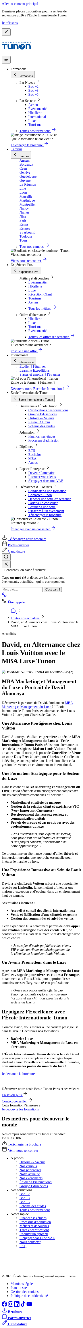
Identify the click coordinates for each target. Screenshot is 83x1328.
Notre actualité (29, 1174)
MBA (32, 458)
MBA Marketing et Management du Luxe (37, 705)
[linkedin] (17, 1305)
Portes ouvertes (18, 545)
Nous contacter (30, 1242)
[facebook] (5, 1305)
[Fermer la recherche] (6, 564)
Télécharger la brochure (45, 515)
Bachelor (34, 454)
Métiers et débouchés (34, 1226)
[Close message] (6, 32)
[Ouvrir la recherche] (6, 557)
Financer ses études (41, 436)
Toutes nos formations (34, 1210)
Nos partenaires (30, 1170)
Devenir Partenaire (41, 473)
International (37, 117)
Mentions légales (22, 1284)
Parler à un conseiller (43, 503)
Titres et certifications (34, 1230)
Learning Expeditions (34, 370)
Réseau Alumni (39, 422)
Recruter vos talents (42, 477)
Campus (16, 149)
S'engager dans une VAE (45, 481)
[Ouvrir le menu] (6, 59)
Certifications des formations (48, 410)
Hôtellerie (35, 113)
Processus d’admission (35, 1222)
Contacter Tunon (40, 495)
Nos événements (30, 1178)
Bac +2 (33, 86)
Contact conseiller (15, 1101)
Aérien (33, 105)
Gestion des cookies (25, 1292)
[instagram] (11, 1305)
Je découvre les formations (20, 1109)
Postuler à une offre (42, 507)
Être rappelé (16, 602)
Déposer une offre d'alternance (49, 499)
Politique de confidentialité (29, 1296)
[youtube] (29, 1305)
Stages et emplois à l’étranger (39, 374)
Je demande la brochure (18, 1074)
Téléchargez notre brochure (27, 539)
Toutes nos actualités (25, 618)
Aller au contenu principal (20, 4)
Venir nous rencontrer (23, 1150)
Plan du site (19, 1288)
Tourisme (34, 125)
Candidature (16, 551)
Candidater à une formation (47, 491)
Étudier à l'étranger (32, 366)
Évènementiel (37, 109)
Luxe (32, 121)
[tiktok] (23, 1305)
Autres (33, 462)
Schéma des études (41, 426)
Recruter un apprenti (33, 1234)
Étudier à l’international (35, 1182)
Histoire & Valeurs (41, 418)
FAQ (23, 1246)
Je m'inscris (10, 23)
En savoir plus (12, 1095)
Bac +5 (33, 94)
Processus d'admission (43, 440)
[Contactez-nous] (4, 596)
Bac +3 (33, 90)
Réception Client (40, 294)
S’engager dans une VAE (37, 1238)
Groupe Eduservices (42, 414)
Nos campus (28, 1166)
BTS (31, 450)
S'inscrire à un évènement (46, 511)
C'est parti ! (52, 589)
